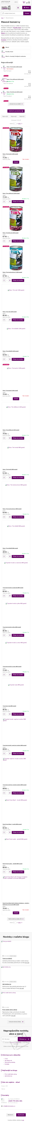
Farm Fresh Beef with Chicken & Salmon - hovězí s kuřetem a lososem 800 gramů (16, 903)
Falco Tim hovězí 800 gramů (10, 469)
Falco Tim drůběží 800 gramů (10, 548)
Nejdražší (22, 116)
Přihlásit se (23, 1039)
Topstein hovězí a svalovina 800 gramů (13, 587)
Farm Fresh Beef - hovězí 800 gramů (12, 824)
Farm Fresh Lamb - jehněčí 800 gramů (12, 863)
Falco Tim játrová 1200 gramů (14, 92)
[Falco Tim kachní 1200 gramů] (16, 376)
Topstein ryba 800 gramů (9, 706)
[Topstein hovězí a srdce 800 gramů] (16, 652)
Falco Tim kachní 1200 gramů (10, 390)
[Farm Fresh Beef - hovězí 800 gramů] (16, 810)
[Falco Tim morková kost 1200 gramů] (16, 258)
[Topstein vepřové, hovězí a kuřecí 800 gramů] (16, 770)
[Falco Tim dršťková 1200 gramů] (16, 415)
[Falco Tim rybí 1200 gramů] (16, 297)
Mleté (3, 33)
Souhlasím (21, 1115)
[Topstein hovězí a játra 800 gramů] (16, 613)
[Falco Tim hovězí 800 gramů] (16, 455)
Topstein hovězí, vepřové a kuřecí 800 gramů (14, 745)
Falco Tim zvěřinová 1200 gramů (15, 79)
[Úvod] (7, 7)
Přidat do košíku (18, 201)
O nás (6, 1059)
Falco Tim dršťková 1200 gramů (11, 430)
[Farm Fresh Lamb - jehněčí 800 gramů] (16, 849)
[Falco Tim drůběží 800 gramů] (16, 534)
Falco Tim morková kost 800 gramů (12, 509)
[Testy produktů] (16, 947)
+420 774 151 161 (5, 1)
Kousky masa (17, 27)
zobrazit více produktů (15, 104)
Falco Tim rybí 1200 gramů (10, 311)
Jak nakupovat (8, 1060)
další (19, 123)
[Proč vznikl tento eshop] (16, 998)
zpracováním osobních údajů (15, 1042)
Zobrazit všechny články (15, 1021)
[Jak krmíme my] (16, 972)
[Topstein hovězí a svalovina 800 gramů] (16, 573)
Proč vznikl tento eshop (9, 1009)
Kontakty (7, 1064)
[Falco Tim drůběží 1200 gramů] (16, 337)
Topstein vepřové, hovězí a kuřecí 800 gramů (14, 785)
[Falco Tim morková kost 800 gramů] (16, 494)
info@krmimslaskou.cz (9, 1106)
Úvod (2, 18)
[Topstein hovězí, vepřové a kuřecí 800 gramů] (16, 731)
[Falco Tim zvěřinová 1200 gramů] (16, 179)
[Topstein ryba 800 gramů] (16, 691)
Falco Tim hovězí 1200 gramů (14, 66)
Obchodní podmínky (10, 1062)
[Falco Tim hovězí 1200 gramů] (16, 139)
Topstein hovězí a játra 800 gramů (12, 627)
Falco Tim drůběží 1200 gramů (10, 351)
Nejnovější (5, 116)
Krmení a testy (13, 956)
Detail (16, 162)
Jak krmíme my (6, 984)
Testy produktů (7, 958)
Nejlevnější (14, 116)
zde (23, 1120)
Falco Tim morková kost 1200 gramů (12, 272)
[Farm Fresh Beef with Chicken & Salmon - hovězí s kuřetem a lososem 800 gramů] (16, 889)
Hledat (27, 13)
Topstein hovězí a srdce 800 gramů (12, 666)
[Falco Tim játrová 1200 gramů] (16, 218)
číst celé (27, 963)
